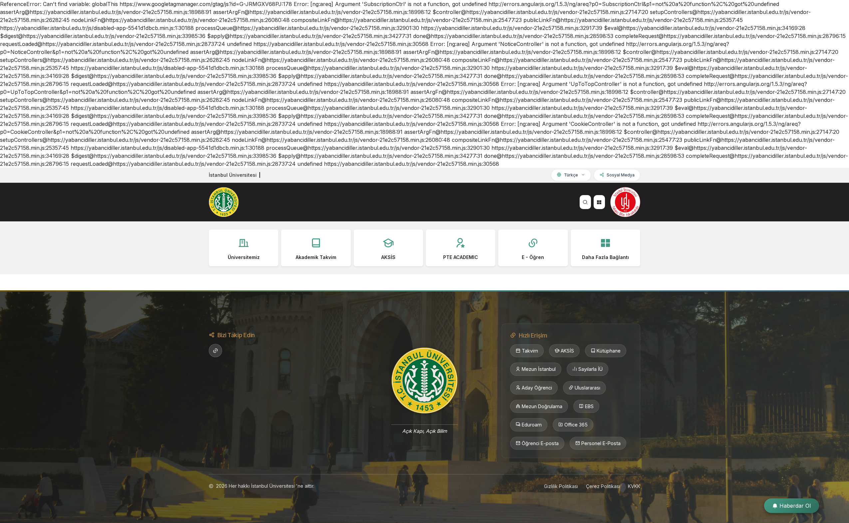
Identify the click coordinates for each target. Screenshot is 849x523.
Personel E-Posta (601, 443)
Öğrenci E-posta (540, 443)
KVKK (634, 486)
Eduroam (532, 424)
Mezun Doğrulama (542, 406)
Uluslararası (587, 388)
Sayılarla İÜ (590, 369)
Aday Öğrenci (537, 388)
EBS (589, 406)
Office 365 (576, 424)
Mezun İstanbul (539, 369)
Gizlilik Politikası (561, 486)
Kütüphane (609, 351)
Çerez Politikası (603, 486)
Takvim (530, 351)
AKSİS (567, 351)
